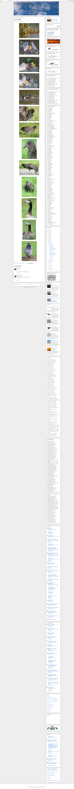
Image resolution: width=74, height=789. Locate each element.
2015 (49, 230)
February (50, 269)
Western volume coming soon (52, 737)
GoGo (18, 267)
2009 (49, 238)
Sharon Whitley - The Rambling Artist (51, 588)
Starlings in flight (54, 326)
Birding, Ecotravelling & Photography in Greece (52, 548)
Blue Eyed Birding (51, 628)
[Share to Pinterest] (32, 263)
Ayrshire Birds (51, 257)
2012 (49, 234)
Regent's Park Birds (51, 636)
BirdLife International (50, 704)
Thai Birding (49, 778)
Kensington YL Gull (52, 252)
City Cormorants (51, 255)
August (50, 261)
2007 (49, 241)
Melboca (48, 777)
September (51, 260)
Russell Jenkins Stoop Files (53, 566)
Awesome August (50, 625)
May (50, 265)
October (50, 258)
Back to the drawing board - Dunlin (54, 313)
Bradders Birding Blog (52, 674)
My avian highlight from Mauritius (53, 584)
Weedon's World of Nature (52, 539)
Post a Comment (18, 280)
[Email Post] (27, 263)
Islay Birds (50, 528)
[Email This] (28, 263)
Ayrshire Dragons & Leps (52, 603)
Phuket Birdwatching (50, 772)
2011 (49, 235)
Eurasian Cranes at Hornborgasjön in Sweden (54, 349)
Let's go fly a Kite (50, 592)
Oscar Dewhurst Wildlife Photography (52, 661)
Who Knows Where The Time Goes (53, 536)
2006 (49, 242)
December (51, 243)
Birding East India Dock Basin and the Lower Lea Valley (53, 670)
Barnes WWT (51, 250)
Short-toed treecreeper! (51, 608)
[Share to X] (30, 263)
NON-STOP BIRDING (51, 624)
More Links (49, 711)
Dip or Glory (50, 691)
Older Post (42, 284)
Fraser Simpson (55, 19)
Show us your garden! (51, 616)
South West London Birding (53, 678)
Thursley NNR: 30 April (51, 657)
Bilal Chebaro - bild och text (53, 579)
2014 (49, 231)
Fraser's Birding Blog (24, 4)
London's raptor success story (52, 650)
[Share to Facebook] (31, 263)
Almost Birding (50, 656)
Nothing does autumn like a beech (53, 645)
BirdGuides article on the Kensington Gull (53, 249)
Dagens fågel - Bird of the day (53, 607)
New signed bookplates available (53, 544)
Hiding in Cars (50, 558)
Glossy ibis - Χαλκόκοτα (51, 563)
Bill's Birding (50, 644)
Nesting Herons (50, 597)
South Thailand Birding (50, 773)
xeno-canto (49, 696)
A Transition (50, 567)
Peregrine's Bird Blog (51, 611)
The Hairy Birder (51, 535)
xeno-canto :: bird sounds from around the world (52, 763)
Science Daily (49, 707)
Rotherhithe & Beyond (52, 641)
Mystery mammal (50, 759)
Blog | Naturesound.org (52, 765)
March (50, 268)
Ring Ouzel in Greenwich (51, 688)
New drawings (53, 333)
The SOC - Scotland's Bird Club (52, 699)
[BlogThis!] (29, 263)
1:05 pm (18, 278)
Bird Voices (50, 755)
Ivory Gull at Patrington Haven (52, 679)
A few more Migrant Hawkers (52, 604)
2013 (49, 233)
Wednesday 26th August (51, 529)
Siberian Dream (53, 319)
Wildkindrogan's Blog (52, 619)
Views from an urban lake (52, 574)
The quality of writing (51, 633)
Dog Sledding (50, 580)
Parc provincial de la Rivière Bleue (52, 770)
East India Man (50, 687)
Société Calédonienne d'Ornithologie (53, 780)
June (50, 264)
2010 (49, 237)
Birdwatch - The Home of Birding (52, 701)
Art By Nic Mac (50, 600)
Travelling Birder (49, 706)
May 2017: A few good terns (52, 653)
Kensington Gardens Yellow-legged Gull (52, 254)
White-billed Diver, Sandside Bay (53, 675)
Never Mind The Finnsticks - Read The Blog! (53, 553)
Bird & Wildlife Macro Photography (51, 583)
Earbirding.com (50, 736)
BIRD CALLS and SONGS (52, 740)
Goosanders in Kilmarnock (51, 247)
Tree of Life (49, 709)
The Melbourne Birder (50, 775)
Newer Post (16, 284)
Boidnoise (50, 750)
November (51, 245)
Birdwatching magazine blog (53, 615)
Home (29, 284)
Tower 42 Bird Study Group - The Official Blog (53, 665)
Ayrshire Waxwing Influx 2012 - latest (55, 341)
